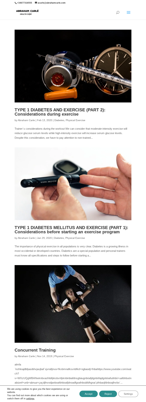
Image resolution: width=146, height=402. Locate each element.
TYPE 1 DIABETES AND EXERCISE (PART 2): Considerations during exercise (60, 111)
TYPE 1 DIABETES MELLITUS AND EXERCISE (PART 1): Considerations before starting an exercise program (71, 229)
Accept (88, 393)
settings (30, 398)
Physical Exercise (75, 120)
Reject (108, 393)
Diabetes (59, 120)
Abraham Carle (26, 120)
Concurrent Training (35, 350)
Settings (128, 393)
